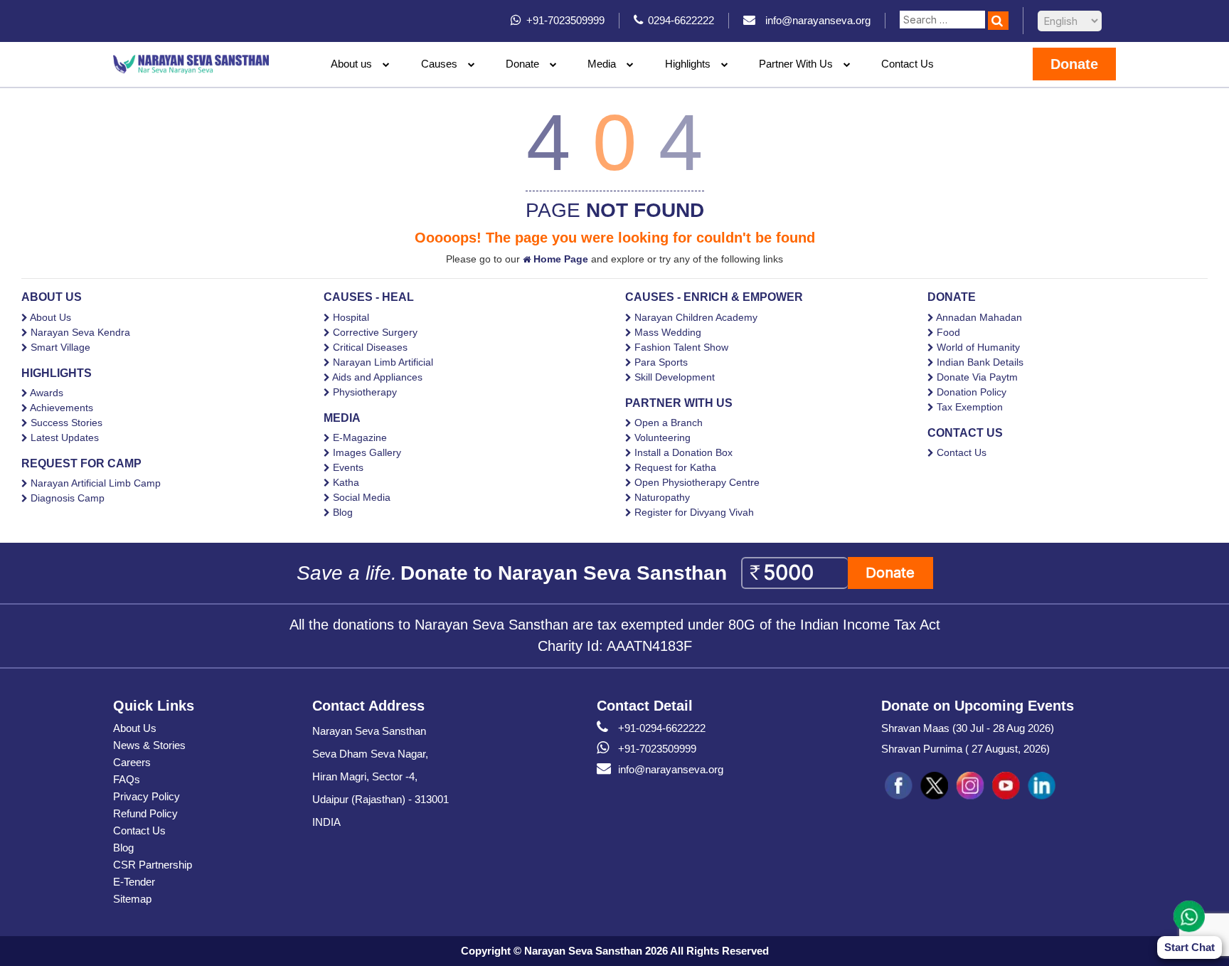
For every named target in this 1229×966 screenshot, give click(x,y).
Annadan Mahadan (979, 317)
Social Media (361, 497)
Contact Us (907, 64)
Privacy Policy (146, 796)
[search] (998, 20)
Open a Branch (668, 422)
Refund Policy (145, 813)
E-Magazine (360, 437)
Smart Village (60, 347)
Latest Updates (65, 437)
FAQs (126, 779)
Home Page (559, 259)
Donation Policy (971, 392)
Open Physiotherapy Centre (697, 482)
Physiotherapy (365, 392)
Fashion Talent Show (681, 347)
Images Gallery (367, 452)
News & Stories (149, 745)
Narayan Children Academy (695, 317)
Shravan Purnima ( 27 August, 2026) (965, 749)
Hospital (351, 317)
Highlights (688, 64)
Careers (132, 762)
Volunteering (662, 437)
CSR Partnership (152, 865)
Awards (46, 392)
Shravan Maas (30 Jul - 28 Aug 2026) (967, 728)
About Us (50, 317)
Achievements (61, 407)
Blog (343, 512)
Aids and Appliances (377, 377)
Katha (346, 482)
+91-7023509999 (657, 749)
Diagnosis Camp (68, 498)
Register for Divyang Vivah (694, 512)
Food (948, 332)
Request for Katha (675, 467)
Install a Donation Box (683, 452)
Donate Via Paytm (977, 377)
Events (348, 467)
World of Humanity (978, 347)
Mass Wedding (667, 332)
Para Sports (661, 362)
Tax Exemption (970, 407)
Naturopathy (662, 497)
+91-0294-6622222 (662, 728)
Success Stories (66, 422)
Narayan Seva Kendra (80, 332)
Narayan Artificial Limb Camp (96, 483)
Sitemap (132, 899)
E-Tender (134, 882)
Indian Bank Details (980, 362)
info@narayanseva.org (670, 769)
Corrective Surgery (375, 332)
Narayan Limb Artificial (383, 362)
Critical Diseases (370, 347)
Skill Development (674, 377)
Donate (522, 64)
